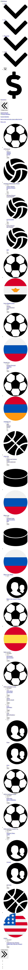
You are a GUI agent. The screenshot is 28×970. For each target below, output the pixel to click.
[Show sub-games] (7, 156)
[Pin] (7, 150)
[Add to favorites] (8, 150)
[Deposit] (14, 98)
